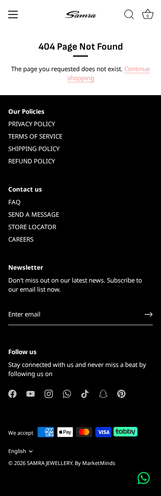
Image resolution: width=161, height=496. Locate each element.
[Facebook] (12, 393)
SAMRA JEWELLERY (49, 463)
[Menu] (13, 14)
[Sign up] (148, 314)
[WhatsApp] (67, 393)
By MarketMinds (95, 463)
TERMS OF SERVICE (35, 136)
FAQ (14, 202)
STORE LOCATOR (32, 227)
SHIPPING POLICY (33, 148)
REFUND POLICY (31, 161)
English (17, 451)
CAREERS (20, 239)
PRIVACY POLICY (31, 124)
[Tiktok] (85, 393)
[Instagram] (49, 393)
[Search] (129, 16)
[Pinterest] (121, 393)
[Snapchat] (103, 393)
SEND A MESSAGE (33, 214)
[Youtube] (30, 393)
